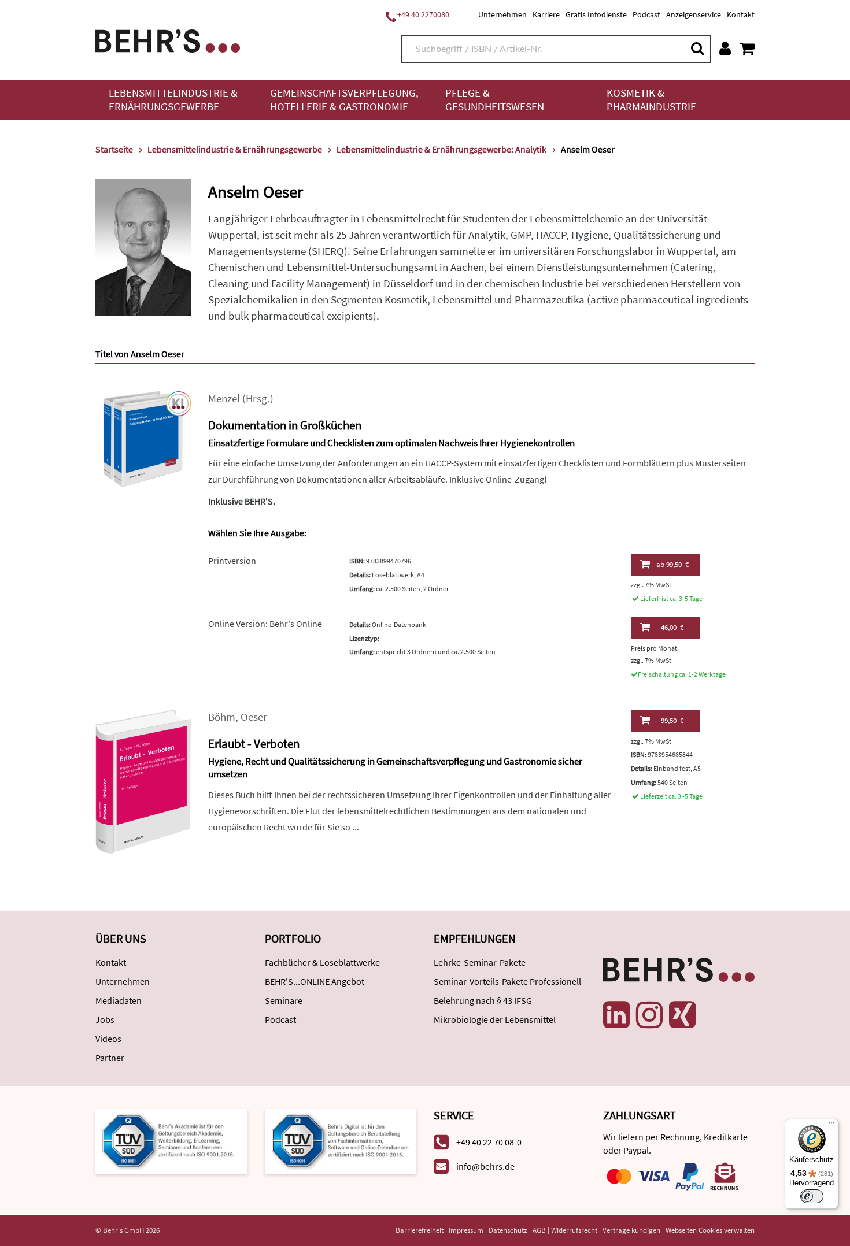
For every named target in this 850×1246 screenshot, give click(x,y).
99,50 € (672, 564)
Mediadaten (118, 1000)
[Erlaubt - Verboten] (143, 780)
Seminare (283, 1000)
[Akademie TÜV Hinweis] (341, 1140)
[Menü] (831, 1126)
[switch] (811, 1196)
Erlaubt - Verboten (254, 743)
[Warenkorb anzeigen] (747, 48)
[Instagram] (649, 1014)
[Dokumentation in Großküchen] (143, 437)
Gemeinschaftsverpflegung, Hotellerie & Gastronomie (344, 99)
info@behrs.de (485, 1166)
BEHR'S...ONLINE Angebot (314, 981)
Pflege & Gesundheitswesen (494, 99)
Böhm (221, 717)
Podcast (646, 14)
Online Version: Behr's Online (265, 623)
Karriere (546, 14)
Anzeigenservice (693, 14)
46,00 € (672, 627)
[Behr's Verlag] (167, 39)
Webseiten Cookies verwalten (710, 1230)
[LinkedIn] (616, 1014)
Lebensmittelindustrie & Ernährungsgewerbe (173, 99)
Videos (108, 1038)
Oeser (254, 717)
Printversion (232, 560)
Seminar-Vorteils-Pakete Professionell (507, 981)
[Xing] (682, 1014)
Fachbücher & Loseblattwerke (322, 962)
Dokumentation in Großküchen (284, 425)
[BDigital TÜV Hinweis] (171, 1140)
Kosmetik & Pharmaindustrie (651, 99)
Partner (109, 1057)
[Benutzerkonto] (725, 48)
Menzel (224, 398)
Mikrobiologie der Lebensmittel (495, 1019)
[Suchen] (696, 48)
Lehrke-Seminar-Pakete (480, 962)
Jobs (104, 1019)
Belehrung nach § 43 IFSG (483, 1000)
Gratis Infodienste (596, 14)
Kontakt (741, 14)
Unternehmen (502, 14)
